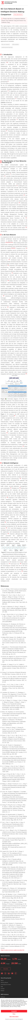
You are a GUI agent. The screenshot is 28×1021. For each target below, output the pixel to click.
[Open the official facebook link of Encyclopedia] (15, 973)
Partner (2, 990)
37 (9, 563)
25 (8, 280)
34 (5, 522)
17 (10, 242)
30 (20, 478)
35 (6, 527)
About (2, 980)
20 (13, 248)
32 (20, 487)
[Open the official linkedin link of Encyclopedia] (9, 973)
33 (7, 497)
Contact (2, 988)
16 (9, 242)
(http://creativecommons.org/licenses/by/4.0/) (12, 950)
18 (12, 242)
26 (3, 295)
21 (14, 248)
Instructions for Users (6, 984)
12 (26, 217)
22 (9, 259)
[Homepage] (3, 2)
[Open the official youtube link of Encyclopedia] (12, 973)
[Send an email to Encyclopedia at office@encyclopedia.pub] (2, 973)
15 (7, 242)
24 (12, 272)
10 (24, 194)
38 (20, 563)
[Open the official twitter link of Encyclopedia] (5, 973)
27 (7, 307)
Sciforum (3, 997)
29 (14, 415)
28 (26, 373)
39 (22, 571)
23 (8, 265)
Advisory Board (4, 982)
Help (2, 986)
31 (10, 487)
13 (26, 227)
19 (11, 248)
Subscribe (5, 968)
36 (8, 533)
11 (19, 202)
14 (6, 242)
